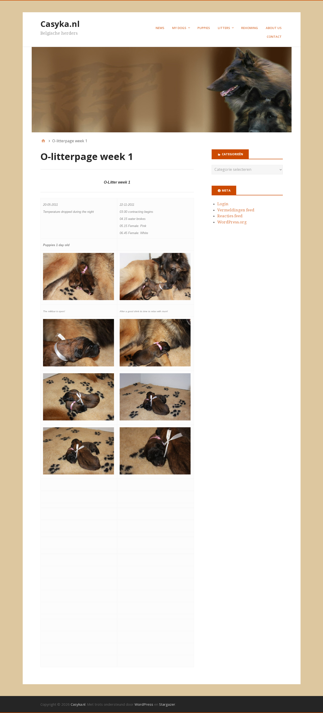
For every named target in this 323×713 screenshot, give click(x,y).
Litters (224, 28)
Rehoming (249, 28)
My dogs (179, 28)
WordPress (144, 704)
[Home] (43, 141)
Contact (274, 36)
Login (222, 203)
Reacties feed (230, 216)
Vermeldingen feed (235, 210)
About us (274, 28)
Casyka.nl (60, 23)
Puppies (203, 28)
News (160, 28)
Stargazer (167, 704)
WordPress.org (232, 222)
